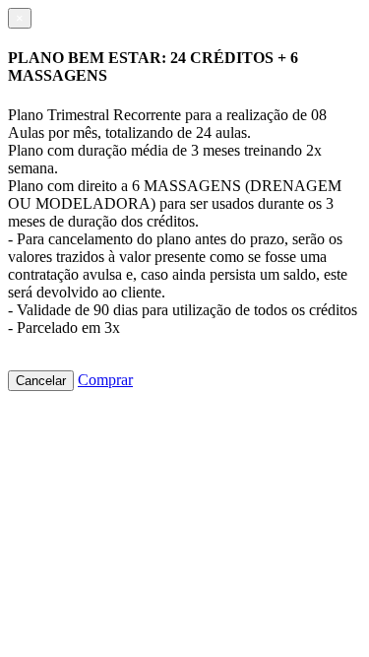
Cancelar (41, 380)
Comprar (105, 379)
